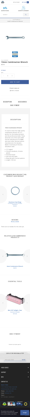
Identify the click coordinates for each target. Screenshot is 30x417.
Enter (23, 359)
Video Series (5, 367)
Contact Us (8, 393)
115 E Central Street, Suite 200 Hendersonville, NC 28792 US (9, 387)
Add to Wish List (15, 88)
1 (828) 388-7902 (9, 391)
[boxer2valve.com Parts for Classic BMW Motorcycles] (2, 2)
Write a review (15, 221)
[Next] (26, 194)
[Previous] (3, 194)
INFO (2, 377)
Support (3, 372)
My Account (16, 2)
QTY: (2, 72)
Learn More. (14, 414)
